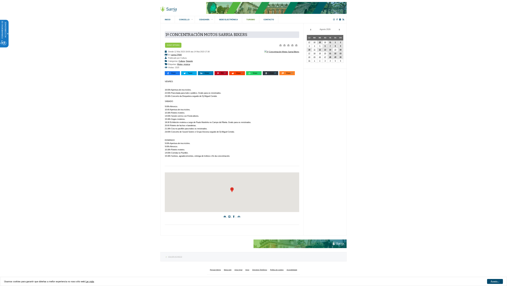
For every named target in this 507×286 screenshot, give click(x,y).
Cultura (182, 61)
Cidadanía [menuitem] (204, 19)
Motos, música (183, 64)
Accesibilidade (292, 270)
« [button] (310, 29)
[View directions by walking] (234, 216)
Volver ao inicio (175, 257)
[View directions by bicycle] (239, 216)
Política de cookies (277, 270)
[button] (281, 45)
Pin (222, 73)
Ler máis (90, 281)
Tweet (190, 73)
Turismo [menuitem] (250, 19)
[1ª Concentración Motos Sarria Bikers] (281, 51)
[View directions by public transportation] (230, 216)
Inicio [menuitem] (167, 19)
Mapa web (227, 270)
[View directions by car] (225, 216)
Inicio (247, 270)
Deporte (189, 61)
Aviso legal (238, 270)
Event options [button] (173, 45)
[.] (168, 8)
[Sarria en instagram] (334, 19)
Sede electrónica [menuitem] (228, 19)
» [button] (339, 29)
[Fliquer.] (340, 19)
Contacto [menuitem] (269, 19)
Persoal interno (215, 270)
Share (173, 73)
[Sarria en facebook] (337, 19)
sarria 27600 (176, 55)
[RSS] (343, 19)
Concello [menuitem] (184, 19)
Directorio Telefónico (259, 270)
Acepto (494, 281)
